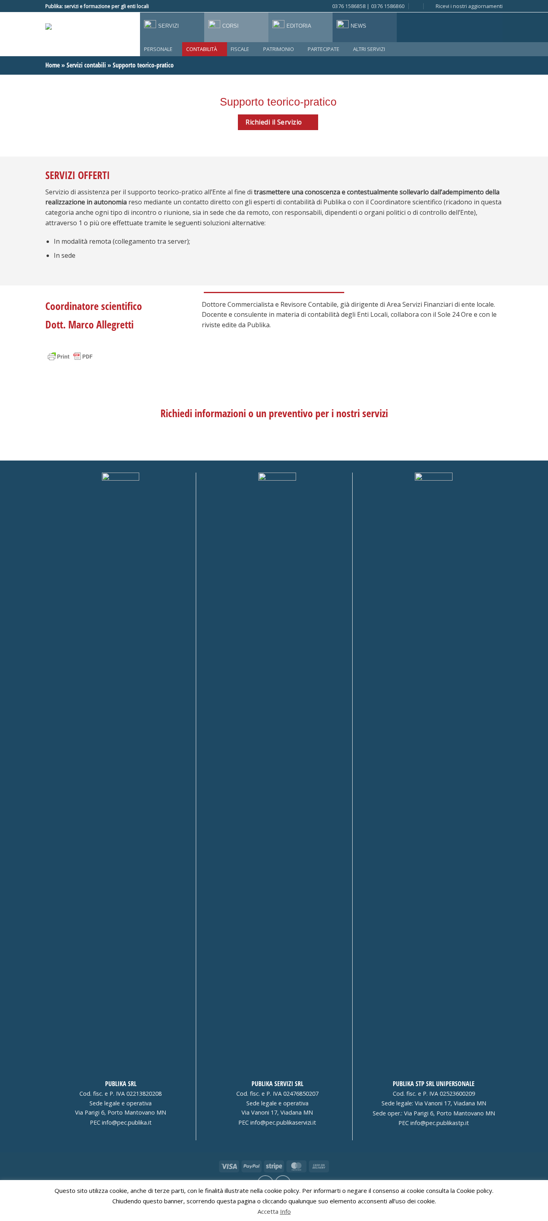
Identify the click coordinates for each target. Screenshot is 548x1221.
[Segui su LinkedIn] (156, 6)
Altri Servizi (369, 49)
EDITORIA (298, 26)
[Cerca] (416, 6)
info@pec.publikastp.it (439, 1123)
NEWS (358, 26)
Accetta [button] (268, 1211)
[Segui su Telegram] (163, 6)
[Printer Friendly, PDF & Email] (70, 355)
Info (285, 1211)
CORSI (230, 26)
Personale (158, 49)
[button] (465, 6)
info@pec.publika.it (127, 1122)
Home (52, 65)
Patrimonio (278, 49)
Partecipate (323, 49)
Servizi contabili (86, 65)
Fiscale (240, 49)
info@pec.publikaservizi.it (283, 1122)
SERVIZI (168, 26)
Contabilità (201, 49)
